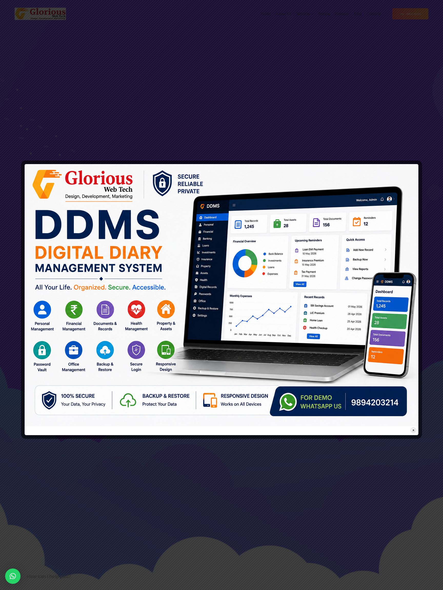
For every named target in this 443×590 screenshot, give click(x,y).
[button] (13, 576)
